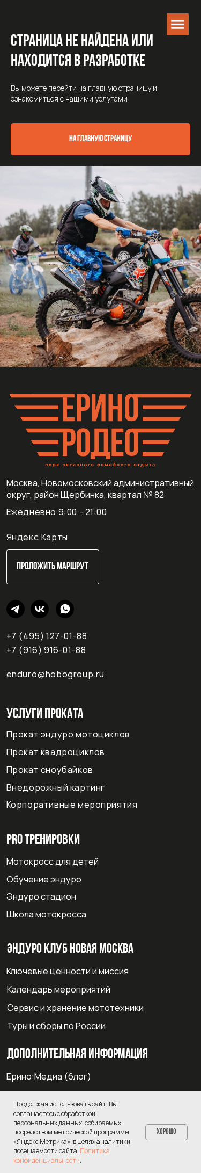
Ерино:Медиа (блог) (48, 1076)
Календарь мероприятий (58, 989)
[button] (178, 24)
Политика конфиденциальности (61, 1155)
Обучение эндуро (43, 879)
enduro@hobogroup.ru (55, 674)
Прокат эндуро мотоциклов (68, 734)
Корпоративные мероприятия (72, 804)
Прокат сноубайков (49, 770)
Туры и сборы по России (56, 1026)
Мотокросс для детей (52, 861)
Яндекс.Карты (37, 537)
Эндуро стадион (41, 896)
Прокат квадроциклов (55, 752)
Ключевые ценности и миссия (67, 971)
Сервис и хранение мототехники (75, 1007)
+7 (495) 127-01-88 (46, 636)
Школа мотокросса (46, 914)
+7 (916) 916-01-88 (46, 650)
